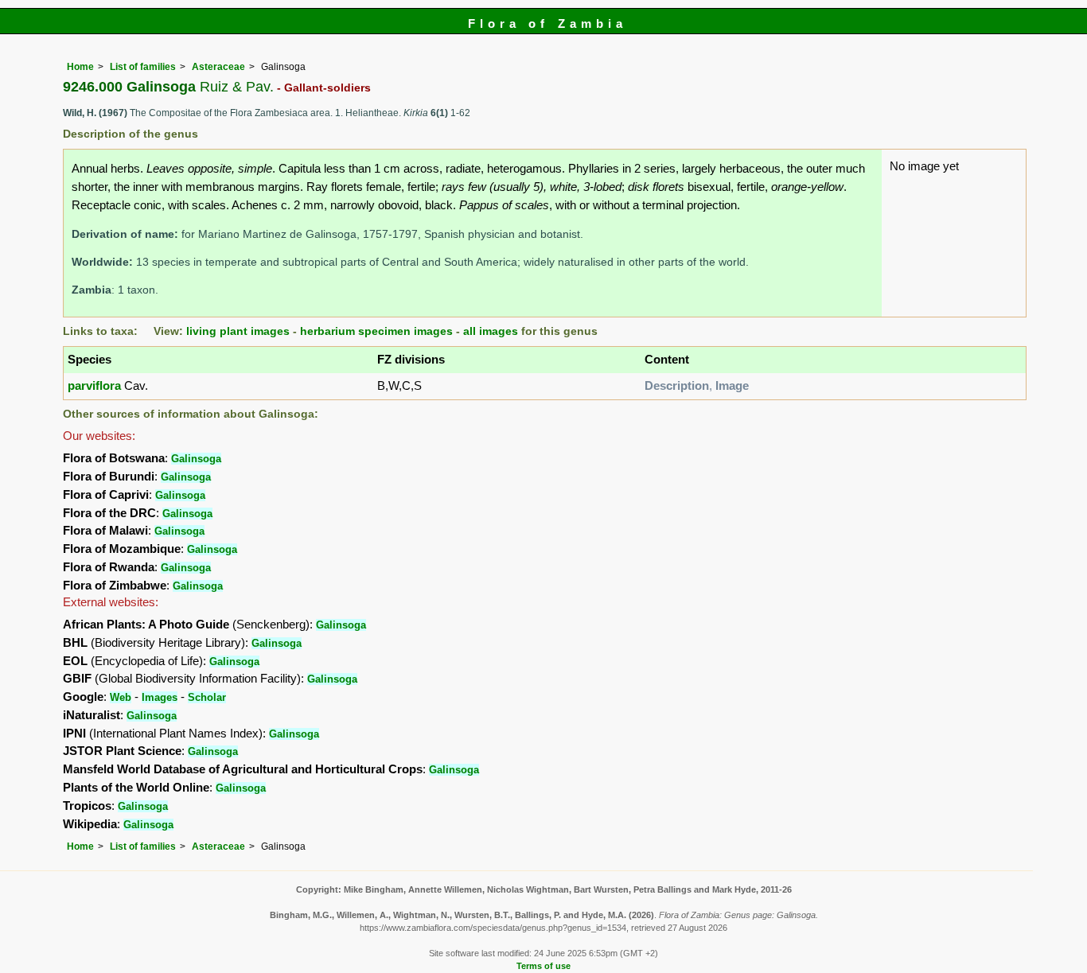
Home (80, 66)
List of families (143, 66)
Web (120, 697)
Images (159, 697)
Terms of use (543, 966)
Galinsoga (196, 459)
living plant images (238, 331)
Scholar (207, 697)
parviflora (94, 385)
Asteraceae (218, 66)
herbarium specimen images (376, 331)
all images (490, 331)
